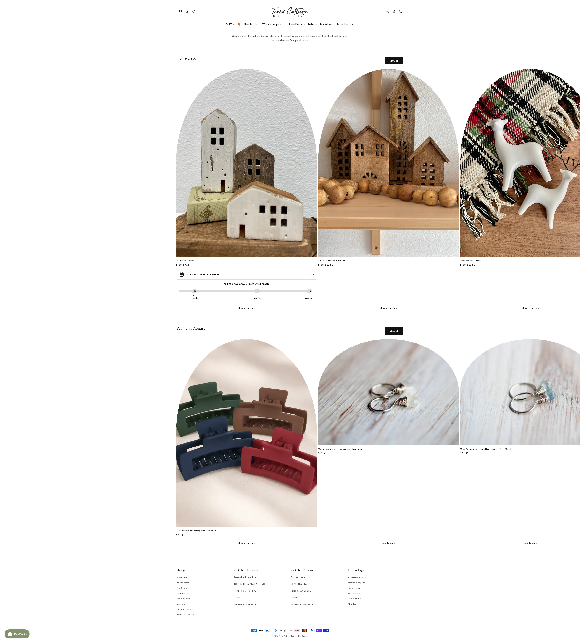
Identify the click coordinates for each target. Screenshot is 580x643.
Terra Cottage (285, 636)
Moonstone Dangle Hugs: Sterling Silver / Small (340, 449)
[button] (273, 24)
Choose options (247, 307)
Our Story (182, 588)
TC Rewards (183, 582)
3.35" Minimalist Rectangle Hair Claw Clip (196, 531)
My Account (183, 577)
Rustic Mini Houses (185, 260)
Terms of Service (185, 614)
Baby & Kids (354, 593)
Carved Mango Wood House (331, 260)
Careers (181, 604)
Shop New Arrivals (357, 577)
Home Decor (354, 588)
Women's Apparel (357, 582)
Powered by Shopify (299, 636)
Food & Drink (354, 598)
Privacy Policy (184, 609)
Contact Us (182, 593)
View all (394, 60)
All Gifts (352, 604)
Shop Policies (183, 598)
